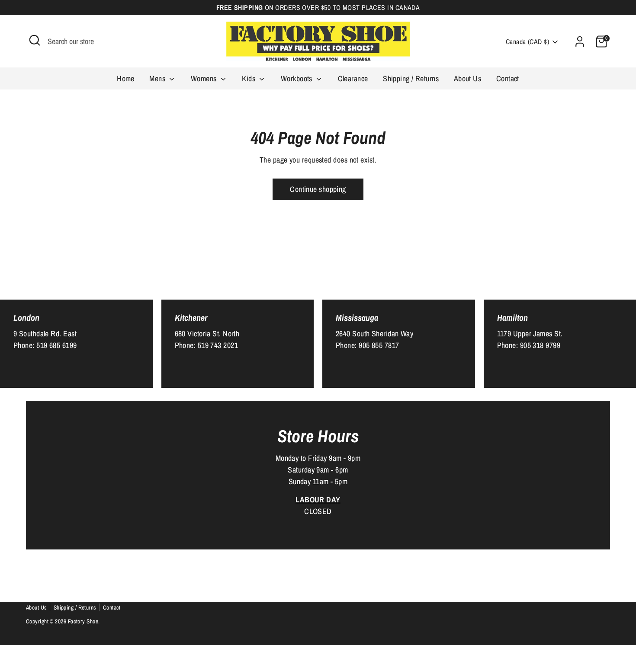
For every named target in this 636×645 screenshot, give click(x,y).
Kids (249, 78)
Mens (158, 78)
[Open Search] (34, 40)
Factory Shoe (83, 621)
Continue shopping (318, 189)
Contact (507, 78)
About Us (468, 78)
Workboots (298, 78)
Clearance (353, 78)
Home (126, 78)
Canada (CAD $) (527, 41)
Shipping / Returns (411, 78)
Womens (204, 78)
